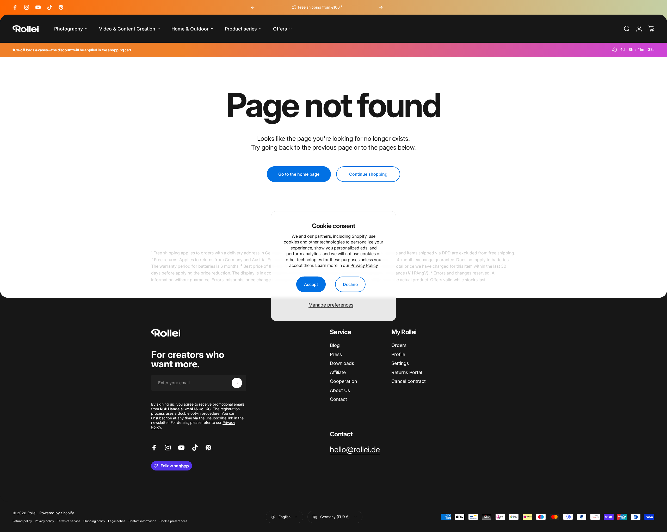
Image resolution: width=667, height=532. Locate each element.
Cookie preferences (173, 521)
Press (336, 354)
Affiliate (338, 372)
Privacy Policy (364, 265)
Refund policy (22, 521)
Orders (398, 345)
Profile (398, 354)
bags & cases (37, 50)
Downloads (342, 363)
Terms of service (68, 521)
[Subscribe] (237, 383)
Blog (335, 345)
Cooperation (343, 381)
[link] (355, 450)
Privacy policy (44, 521)
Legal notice (116, 521)
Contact (338, 399)
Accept (311, 284)
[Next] (381, 7)
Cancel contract (408, 381)
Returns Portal (406, 372)
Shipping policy (94, 521)
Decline (350, 284)
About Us (340, 390)
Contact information (142, 521)
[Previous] (252, 7)
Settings (400, 363)
